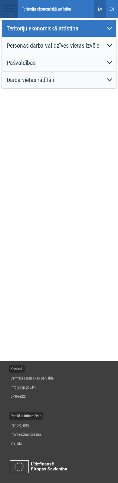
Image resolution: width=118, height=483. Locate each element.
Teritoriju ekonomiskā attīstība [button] (46, 9)
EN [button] (112, 9)
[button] (9, 9)
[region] (32, 382)
